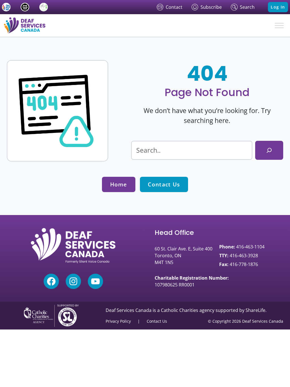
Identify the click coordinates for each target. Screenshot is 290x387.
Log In (278, 7)
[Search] (269, 150)
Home (118, 184)
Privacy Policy (118, 321)
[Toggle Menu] (279, 25)
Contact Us (164, 184)
